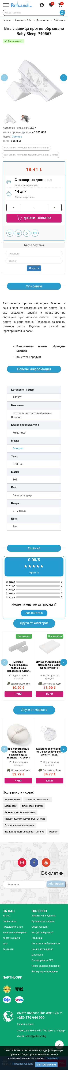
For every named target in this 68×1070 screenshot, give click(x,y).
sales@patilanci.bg (35, 1036)
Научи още (53, 1058)
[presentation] (63, 77)
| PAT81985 (18, 666)
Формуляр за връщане (45, 971)
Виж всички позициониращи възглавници (26, 147)
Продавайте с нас (13, 926)
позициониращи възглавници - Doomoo (24, 832)
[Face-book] (34, 862)
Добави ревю (34, 613)
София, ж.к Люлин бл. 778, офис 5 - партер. (41, 1030)
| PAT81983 (49, 665)
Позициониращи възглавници (20, 825)
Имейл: (31, 1036)
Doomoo (17, 136)
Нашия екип (9, 921)
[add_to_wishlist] (9, 233)
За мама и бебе (23, 20)
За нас (6, 915)
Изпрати (34, 268)
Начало (6, 20)
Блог (5, 943)
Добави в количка (37, 218)
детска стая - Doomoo (32, 806)
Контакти (8, 949)
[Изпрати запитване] (35, 233)
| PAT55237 (49, 751)
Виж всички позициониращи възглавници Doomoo (31, 154)
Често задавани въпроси (46, 965)
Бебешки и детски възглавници (20, 812)
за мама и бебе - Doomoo (37, 799)
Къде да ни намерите (14, 932)
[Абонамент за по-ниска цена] (26, 233)
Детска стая (42, 20)
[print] (18, 233)
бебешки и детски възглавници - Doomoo (25, 819)
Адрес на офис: (25, 1024)
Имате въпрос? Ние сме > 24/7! (39, 1013)
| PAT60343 (18, 753)
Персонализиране (22, 1063)
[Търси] (62, 13)
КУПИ (18, 694)
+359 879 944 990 (30, 1018)
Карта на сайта (11, 937)
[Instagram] (22, 862)
